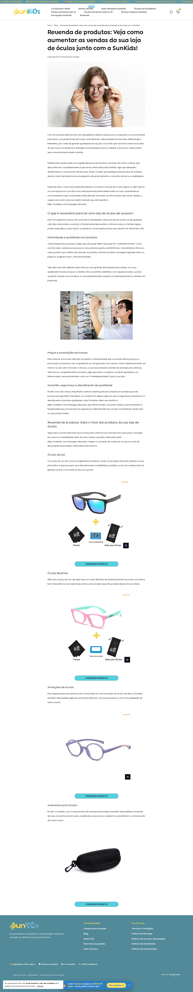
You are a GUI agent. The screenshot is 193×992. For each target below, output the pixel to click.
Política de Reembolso (143, 943)
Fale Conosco (91, 948)
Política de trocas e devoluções (148, 938)
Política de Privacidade (144, 948)
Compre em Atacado (95, 928)
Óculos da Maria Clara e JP (98, 12)
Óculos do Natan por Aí (63, 12)
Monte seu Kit (85, 8)
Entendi (40, 986)
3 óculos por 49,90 (60, 8)
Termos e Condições (142, 928)
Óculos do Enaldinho (145, 8)
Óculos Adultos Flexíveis (134, 12)
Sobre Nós (89, 938)
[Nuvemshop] (170, 975)
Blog (56, 25)
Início (49, 25)
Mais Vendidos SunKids (113, 8)
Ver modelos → (116, 985)
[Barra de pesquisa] (171, 12)
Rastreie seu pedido (94, 943)
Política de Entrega (141, 933)
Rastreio (84, 15)
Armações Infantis (61, 15)
